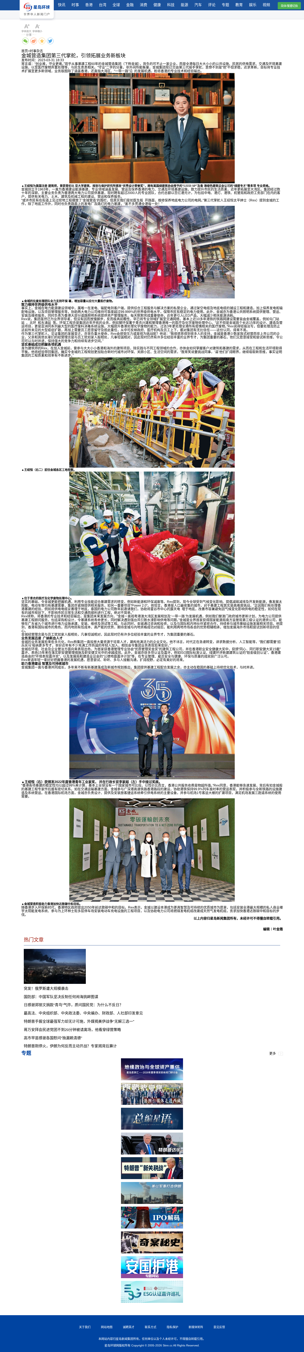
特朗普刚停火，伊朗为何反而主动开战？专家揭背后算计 (70, 1046)
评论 (211, 5)
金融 (130, 5)
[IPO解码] (152, 1227)
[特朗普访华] (152, 1153)
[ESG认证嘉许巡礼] (152, 1301)
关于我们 (85, 1327)
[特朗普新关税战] (152, 1178)
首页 (24, 51)
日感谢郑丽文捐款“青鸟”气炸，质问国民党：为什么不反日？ (73, 1005)
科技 (171, 5)
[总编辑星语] (152, 1128)
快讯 (61, 5)
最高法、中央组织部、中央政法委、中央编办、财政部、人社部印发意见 (83, 1013)
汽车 (198, 5)
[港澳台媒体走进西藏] (152, 1103)
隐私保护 (172, 1327)
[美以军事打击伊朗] (152, 1203)
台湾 (102, 5)
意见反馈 (219, 1327)
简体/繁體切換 (289, 5)
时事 (75, 5)
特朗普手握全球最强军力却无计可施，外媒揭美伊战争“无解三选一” (79, 1021)
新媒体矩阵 (196, 1327)
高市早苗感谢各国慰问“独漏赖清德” (53, 1038)
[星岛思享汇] (152, 1079)
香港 (89, 5)
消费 (143, 5)
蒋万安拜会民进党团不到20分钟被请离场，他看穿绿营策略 (72, 1030)
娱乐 (252, 5)
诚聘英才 (128, 1327)
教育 (239, 5)
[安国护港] (152, 1277)
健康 (157, 5)
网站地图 (107, 1327)
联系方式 (150, 1327)
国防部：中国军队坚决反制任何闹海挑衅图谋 (61, 997)
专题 (225, 5)
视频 (266, 5)
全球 (116, 5)
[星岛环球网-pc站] (37, 19)
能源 (184, 5)
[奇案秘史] (152, 1252)
